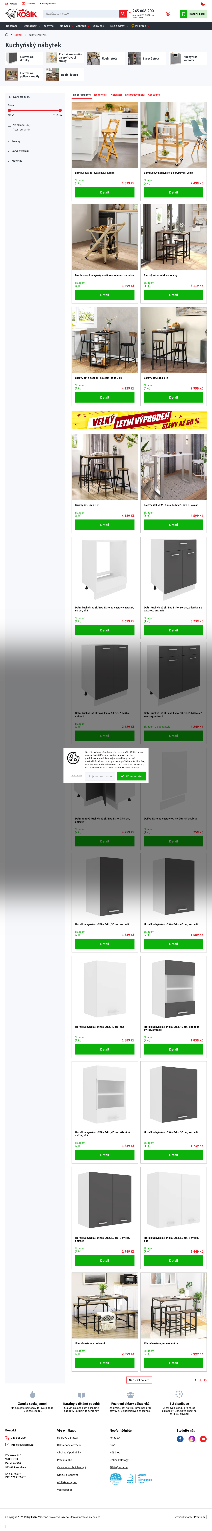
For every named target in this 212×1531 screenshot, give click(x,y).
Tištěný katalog (119, 1467)
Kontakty (31, 3)
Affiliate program (67, 1482)
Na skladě (21, 124)
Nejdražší (116, 94)
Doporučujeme (82, 94)
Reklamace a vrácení (69, 1445)
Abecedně (154, 94)
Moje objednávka (48, 3)
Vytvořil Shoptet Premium (190, 1516)
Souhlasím (131, 776)
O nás (113, 1445)
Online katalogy (119, 1459)
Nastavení (77, 775)
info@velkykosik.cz (22, 1444)
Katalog (13, 3)
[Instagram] (191, 1439)
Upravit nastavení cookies (85, 1516)
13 (205, 1380)
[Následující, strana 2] (200, 1380)
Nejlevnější (100, 94)
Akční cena (21, 129)
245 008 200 (18, 1437)
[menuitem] (14, 26)
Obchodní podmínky (69, 1452)
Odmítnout (100, 776)
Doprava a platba (67, 1437)
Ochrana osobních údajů (71, 1467)
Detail (104, 192)
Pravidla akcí (64, 1459)
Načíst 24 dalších (139, 1380)
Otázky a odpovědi (68, 1474)
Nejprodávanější (135, 94)
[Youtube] (203, 1439)
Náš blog (115, 1452)
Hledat (123, 14)
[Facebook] (180, 1439)
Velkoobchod (65, 1489)
